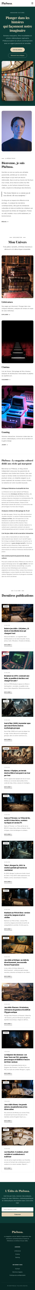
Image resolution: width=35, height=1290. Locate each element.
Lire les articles (17, 49)
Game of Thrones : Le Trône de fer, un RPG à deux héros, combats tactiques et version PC (17, 820)
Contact (17, 1268)
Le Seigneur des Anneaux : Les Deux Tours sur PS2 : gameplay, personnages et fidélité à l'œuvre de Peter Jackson (17, 1058)
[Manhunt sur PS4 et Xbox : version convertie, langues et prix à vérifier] (17, 906)
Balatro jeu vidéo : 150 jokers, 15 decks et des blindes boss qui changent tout (16, 631)
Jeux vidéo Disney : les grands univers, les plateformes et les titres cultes (15, 1107)
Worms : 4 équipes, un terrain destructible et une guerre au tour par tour (17, 773)
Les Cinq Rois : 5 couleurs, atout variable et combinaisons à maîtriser (16, 1154)
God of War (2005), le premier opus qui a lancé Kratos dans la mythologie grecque (17, 725)
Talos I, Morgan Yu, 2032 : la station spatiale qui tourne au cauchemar (15, 867)
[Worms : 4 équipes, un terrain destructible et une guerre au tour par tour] (17, 763)
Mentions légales (17, 1272)
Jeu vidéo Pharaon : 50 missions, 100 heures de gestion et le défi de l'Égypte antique (17, 1010)
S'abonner (17, 1214)
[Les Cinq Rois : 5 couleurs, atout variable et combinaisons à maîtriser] (17, 1145)
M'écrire (5, 221)
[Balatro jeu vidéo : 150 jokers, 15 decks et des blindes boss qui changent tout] (17, 621)
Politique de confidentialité (17, 1275)
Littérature (17, 1251)
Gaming (6, 606)
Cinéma (17, 1254)
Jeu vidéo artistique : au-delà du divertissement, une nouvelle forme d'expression (16, 962)
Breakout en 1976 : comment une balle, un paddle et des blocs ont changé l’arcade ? (16, 678)
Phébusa (7, 3)
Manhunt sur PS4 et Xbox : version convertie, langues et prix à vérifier (17, 915)
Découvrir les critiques (17, 55)
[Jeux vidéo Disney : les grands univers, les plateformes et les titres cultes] (17, 1097)
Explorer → (8, 644)
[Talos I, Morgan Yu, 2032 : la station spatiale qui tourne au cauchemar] (17, 858)
